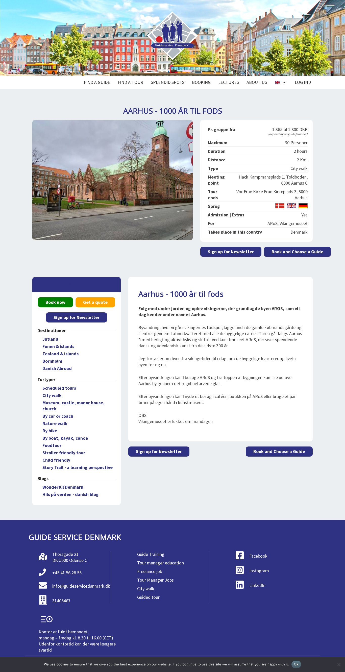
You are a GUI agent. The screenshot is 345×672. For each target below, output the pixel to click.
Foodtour (51, 445)
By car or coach (57, 416)
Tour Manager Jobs (155, 580)
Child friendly (56, 460)
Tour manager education (160, 563)
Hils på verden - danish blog (70, 494)
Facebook (258, 556)
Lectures (228, 82)
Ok (296, 664)
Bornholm (52, 361)
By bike (49, 431)
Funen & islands (58, 346)
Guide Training (150, 554)
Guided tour (148, 597)
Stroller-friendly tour (63, 453)
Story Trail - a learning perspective (77, 467)
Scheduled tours (59, 388)
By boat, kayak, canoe (65, 438)
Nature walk (54, 423)
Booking (201, 82)
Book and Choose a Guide (297, 252)
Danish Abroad (57, 368)
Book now (55, 302)
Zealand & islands (60, 354)
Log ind (303, 82)
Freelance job (149, 571)
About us (257, 82)
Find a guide (97, 82)
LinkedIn (257, 585)
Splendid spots (167, 82)
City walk (52, 395)
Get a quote (95, 302)
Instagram (259, 571)
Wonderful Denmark (62, 487)
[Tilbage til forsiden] (172, 38)
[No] (338, 664)
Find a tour (130, 82)
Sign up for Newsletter (231, 252)
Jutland (50, 339)
